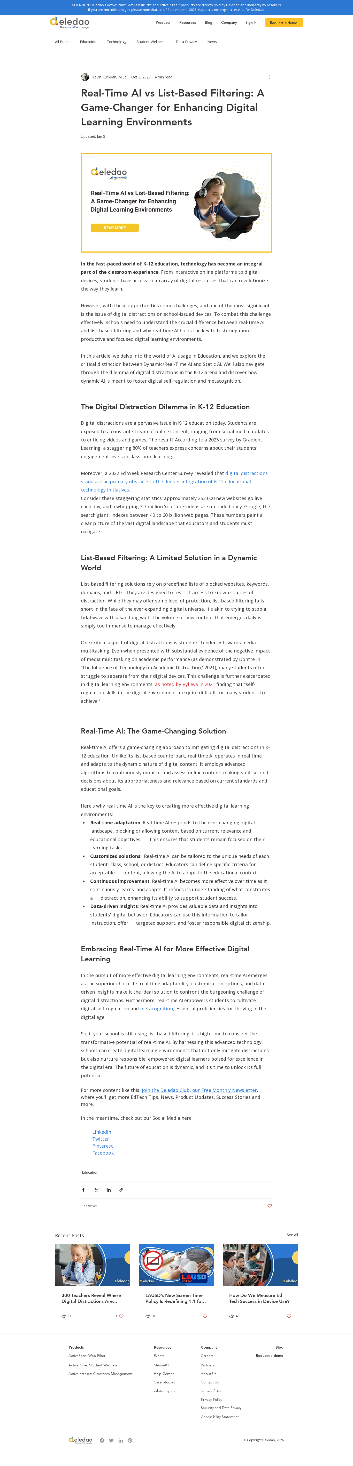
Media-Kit (162, 1365)
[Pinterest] (130, 1440)
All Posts (62, 41)
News (212, 41)
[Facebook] (102, 1440)
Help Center (164, 1373)
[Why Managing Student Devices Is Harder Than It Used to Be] (260, 1265)
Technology (116, 41)
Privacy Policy (211, 1399)
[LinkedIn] (121, 1440)
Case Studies (164, 1382)
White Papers (164, 1391)
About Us (208, 1373)
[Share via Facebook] (83, 1189)
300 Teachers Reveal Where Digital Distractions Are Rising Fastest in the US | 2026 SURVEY (91, 1298)
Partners (207, 1365)
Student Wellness (151, 41)
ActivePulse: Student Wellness (93, 1365)
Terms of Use (211, 1391)
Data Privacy (186, 41)
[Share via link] (121, 1189)
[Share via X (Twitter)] (96, 1189)
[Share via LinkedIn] (108, 1189)
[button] (163, 22)
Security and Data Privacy (221, 1407)
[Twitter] (111, 1440)
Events (159, 1355)
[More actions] (269, 77)
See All (292, 1234)
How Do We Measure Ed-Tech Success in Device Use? (259, 1298)
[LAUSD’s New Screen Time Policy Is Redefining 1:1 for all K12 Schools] (176, 1265)
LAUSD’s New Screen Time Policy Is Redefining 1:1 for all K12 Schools (174, 1298)
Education (88, 41)
